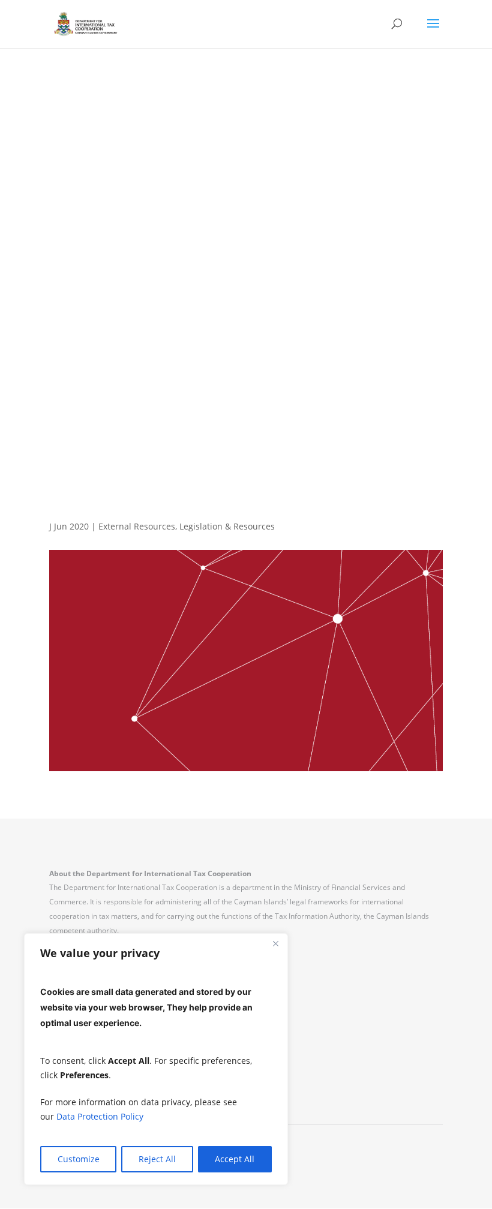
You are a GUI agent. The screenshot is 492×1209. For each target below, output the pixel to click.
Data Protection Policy (99, 1116)
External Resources (136, 526)
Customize (79, 1159)
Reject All (157, 1159)
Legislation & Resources (227, 526)
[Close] (275, 943)
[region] (156, 1059)
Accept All (234, 1159)
